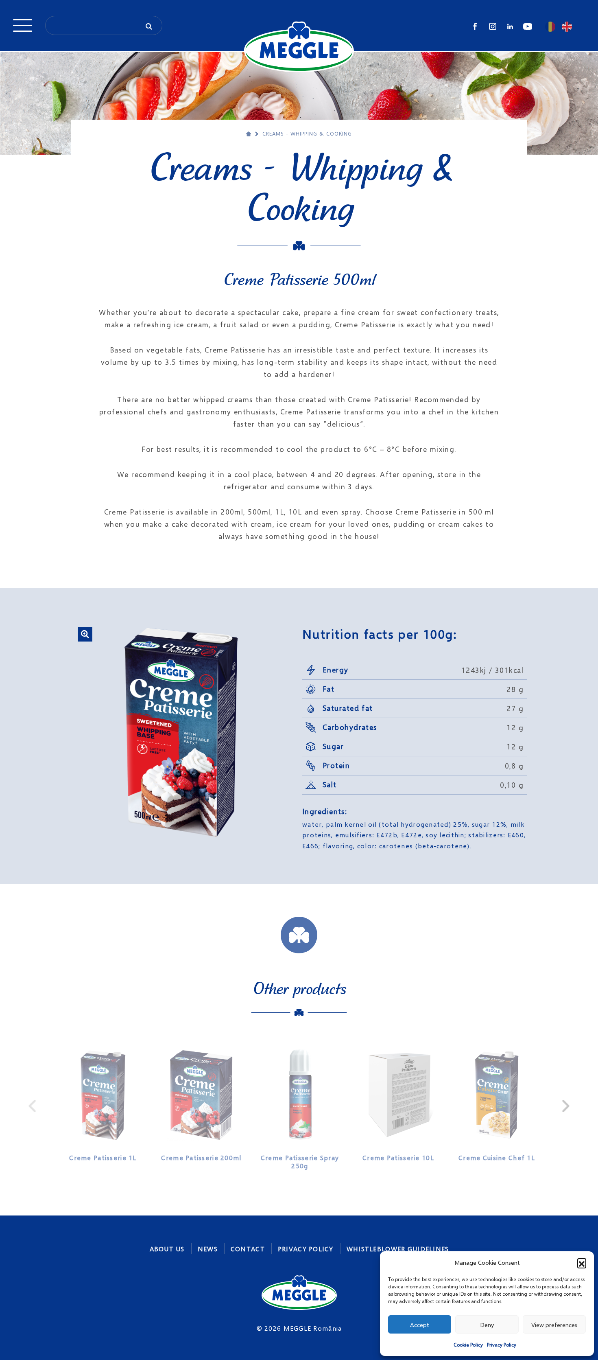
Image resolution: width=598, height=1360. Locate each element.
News (208, 1249)
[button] (582, 1263)
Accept (419, 1324)
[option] (103, 1102)
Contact (248, 1249)
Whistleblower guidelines (398, 1249)
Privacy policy (306, 1249)
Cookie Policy (468, 1345)
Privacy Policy (501, 1345)
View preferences (554, 1324)
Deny (487, 1324)
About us (167, 1249)
